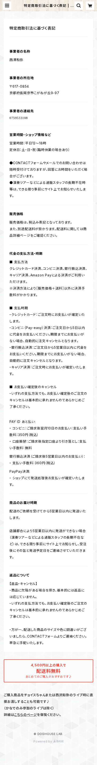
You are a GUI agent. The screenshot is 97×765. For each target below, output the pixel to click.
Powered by (43, 741)
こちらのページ (25, 715)
